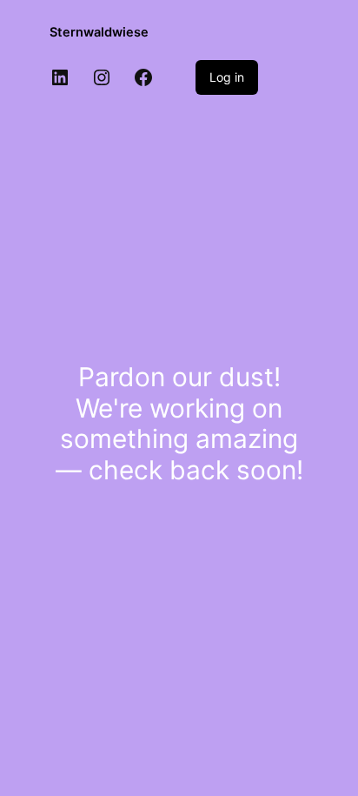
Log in (226, 77)
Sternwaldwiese (99, 32)
